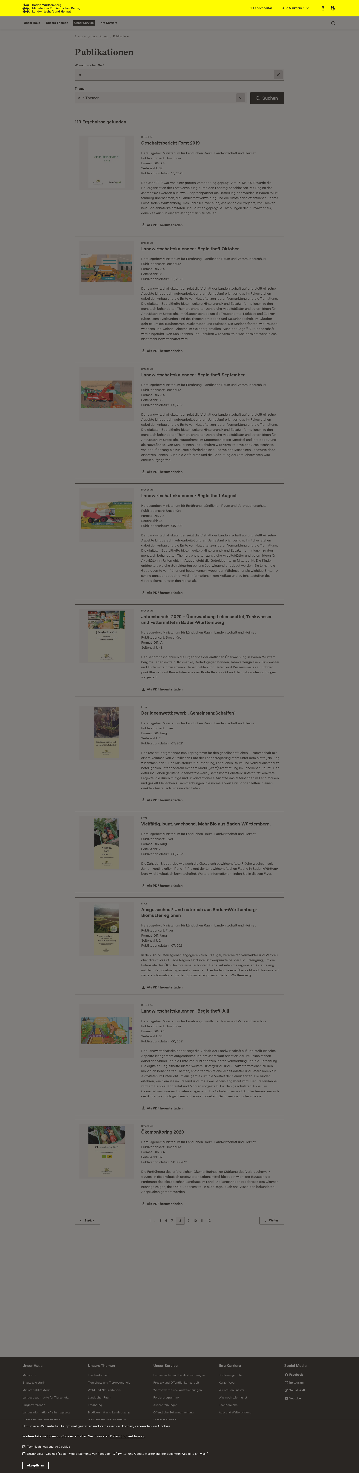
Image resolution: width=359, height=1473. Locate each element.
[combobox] (296, 8)
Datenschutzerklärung (127, 1436)
